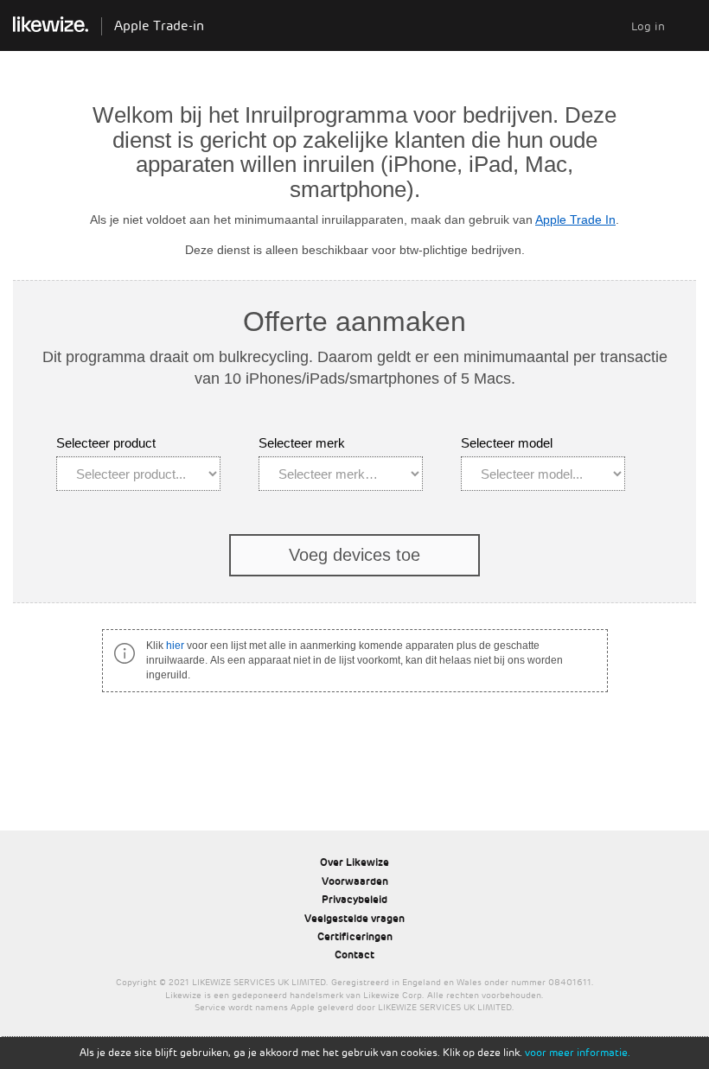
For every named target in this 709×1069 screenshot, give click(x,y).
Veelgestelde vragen (354, 919)
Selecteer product (106, 443)
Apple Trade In (575, 219)
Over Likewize (354, 862)
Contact (354, 955)
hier (175, 645)
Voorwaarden (355, 881)
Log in (648, 26)
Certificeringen (355, 937)
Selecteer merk (302, 443)
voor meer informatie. (577, 1052)
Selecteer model (507, 443)
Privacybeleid (354, 900)
